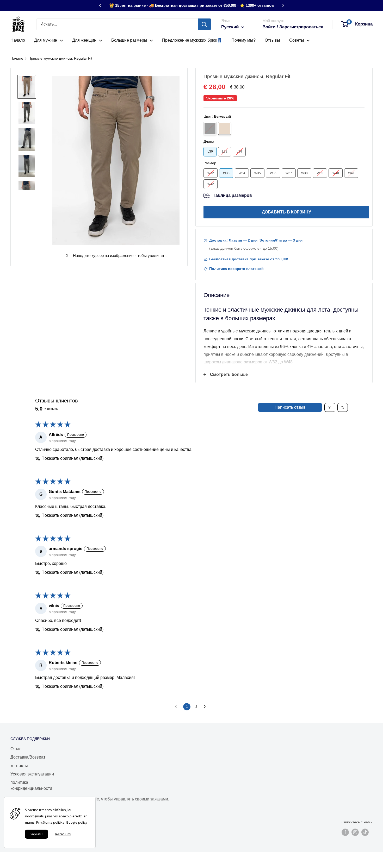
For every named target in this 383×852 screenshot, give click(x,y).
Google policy (76, 822)
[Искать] (204, 24)
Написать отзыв (290, 407)
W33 (226, 173)
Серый (210, 128)
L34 (239, 151)
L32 (224, 151)
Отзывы (272, 40)
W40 (335, 173)
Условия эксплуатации (32, 774)
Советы (296, 40)
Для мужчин (45, 40)
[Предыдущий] (100, 5)
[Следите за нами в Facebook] (345, 832)
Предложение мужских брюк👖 (192, 40)
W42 (210, 184)
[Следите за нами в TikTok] (365, 832)
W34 (242, 173)
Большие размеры (129, 40)
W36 (273, 173)
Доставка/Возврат (27, 757)
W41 (351, 173)
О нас (15, 749)
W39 (320, 173)
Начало (17, 40)
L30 (210, 151)
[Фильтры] (329, 407)
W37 (289, 173)
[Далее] (283, 5)
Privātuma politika (50, 822)
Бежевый (224, 128)
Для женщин (84, 40)
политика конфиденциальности (31, 785)
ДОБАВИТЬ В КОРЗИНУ (286, 212)
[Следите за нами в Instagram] (355, 832)
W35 (257, 173)
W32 (210, 173)
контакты (19, 765)
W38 (304, 173)
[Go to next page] (206, 706)
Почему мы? (243, 40)
